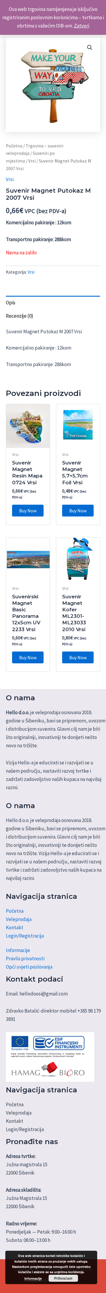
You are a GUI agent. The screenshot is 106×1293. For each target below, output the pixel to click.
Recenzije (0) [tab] (19, 316)
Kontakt (14, 927)
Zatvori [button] (81, 25)
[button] (90, 47)
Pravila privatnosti (25, 958)
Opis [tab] (10, 302)
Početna (14, 146)
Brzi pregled (28, 442)
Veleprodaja (19, 919)
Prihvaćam (63, 1278)
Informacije (18, 950)
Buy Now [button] (28, 511)
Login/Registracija (25, 936)
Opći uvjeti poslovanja (29, 967)
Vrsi (32, 161)
